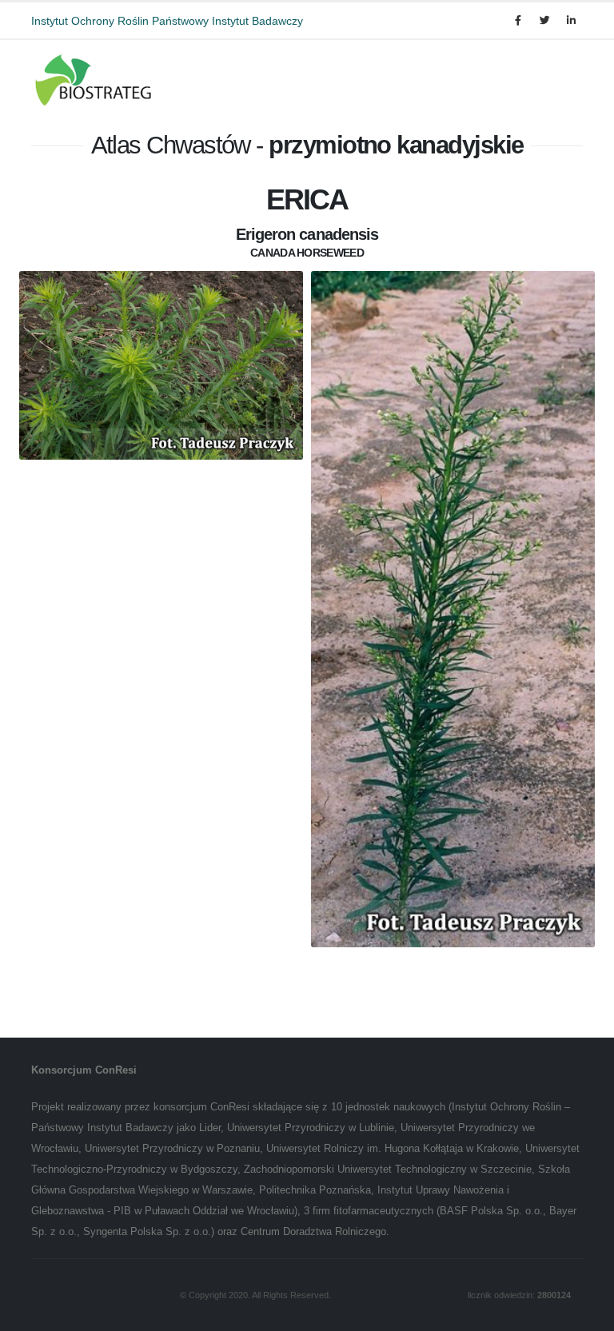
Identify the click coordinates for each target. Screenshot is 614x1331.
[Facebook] (518, 21)
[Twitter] (544, 21)
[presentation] (19, 624)
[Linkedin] (571, 21)
